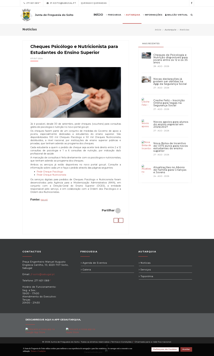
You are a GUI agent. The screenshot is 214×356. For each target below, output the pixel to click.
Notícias (184, 29)
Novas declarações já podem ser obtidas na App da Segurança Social (170, 81)
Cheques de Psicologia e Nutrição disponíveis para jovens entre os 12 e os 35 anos (170, 59)
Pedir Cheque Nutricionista (51, 174)
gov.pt (44, 199)
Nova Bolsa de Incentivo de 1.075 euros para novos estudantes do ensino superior (170, 147)
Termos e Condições (121, 342)
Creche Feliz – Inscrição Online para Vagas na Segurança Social (169, 103)
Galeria (86, 269)
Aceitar (186, 349)
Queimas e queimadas (94, 3)
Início (158, 29)
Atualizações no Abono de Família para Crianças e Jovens (169, 170)
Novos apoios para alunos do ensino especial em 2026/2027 (170, 124)
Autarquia (132, 14)
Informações (153, 14)
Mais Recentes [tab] (151, 43)
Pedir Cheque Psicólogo (50, 171)
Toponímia (146, 276)
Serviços (145, 269)
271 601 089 (32, 3)
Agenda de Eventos (94, 262)
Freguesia (114, 14)
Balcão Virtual (177, 14)
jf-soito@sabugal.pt (62, 3)
